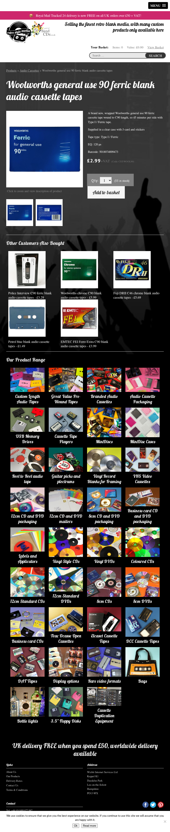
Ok (76, 825)
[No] (165, 821)
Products (11, 70)
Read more (89, 825)
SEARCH (155, 55)
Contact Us (12, 785)
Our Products (13, 776)
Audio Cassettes (29, 70)
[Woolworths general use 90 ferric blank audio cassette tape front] (44, 149)
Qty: (95, 180)
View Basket (155, 47)
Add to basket (106, 192)
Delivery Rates (14, 781)
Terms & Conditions (17, 790)
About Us (11, 772)
